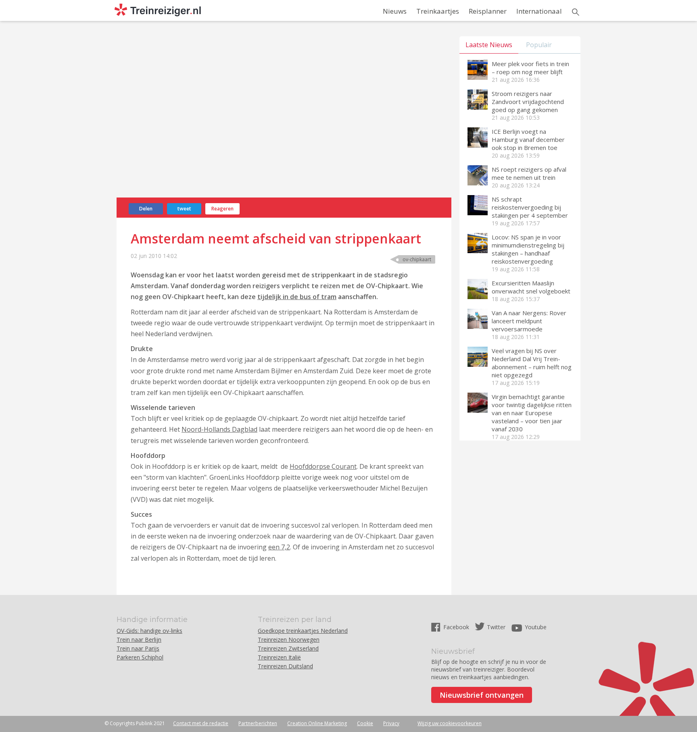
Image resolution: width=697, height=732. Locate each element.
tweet (184, 208)
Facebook (457, 627)
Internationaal (539, 11)
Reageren (222, 208)
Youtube (536, 627)
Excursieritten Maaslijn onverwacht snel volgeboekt (531, 287)
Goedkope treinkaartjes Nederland (303, 630)
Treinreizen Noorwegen (288, 639)
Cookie (365, 723)
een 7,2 (279, 547)
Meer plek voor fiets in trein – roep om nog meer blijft (530, 68)
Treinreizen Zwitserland (288, 648)
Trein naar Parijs (138, 648)
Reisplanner (488, 11)
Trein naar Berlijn (139, 639)
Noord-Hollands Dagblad (219, 429)
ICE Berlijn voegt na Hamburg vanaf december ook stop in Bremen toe (528, 139)
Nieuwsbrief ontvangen (482, 695)
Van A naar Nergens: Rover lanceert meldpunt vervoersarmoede (529, 321)
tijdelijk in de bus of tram (296, 296)
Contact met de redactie (200, 723)
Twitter (496, 627)
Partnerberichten (257, 723)
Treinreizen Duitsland (285, 666)
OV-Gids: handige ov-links (149, 630)
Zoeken (575, 12)
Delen (145, 208)
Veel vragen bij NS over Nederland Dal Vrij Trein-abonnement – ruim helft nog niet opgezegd (532, 363)
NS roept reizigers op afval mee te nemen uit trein (529, 173)
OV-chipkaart (417, 259)
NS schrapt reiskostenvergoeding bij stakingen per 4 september (530, 207)
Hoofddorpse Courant (323, 466)
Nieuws (395, 11)
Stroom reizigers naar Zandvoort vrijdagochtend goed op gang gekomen (528, 101)
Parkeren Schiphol (140, 657)
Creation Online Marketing (317, 723)
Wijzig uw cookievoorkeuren (449, 723)
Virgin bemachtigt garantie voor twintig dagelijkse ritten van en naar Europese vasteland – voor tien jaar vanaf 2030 (532, 413)
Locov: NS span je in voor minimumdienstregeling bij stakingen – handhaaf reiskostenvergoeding (528, 249)
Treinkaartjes (437, 11)
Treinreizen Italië (279, 657)
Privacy (391, 723)
